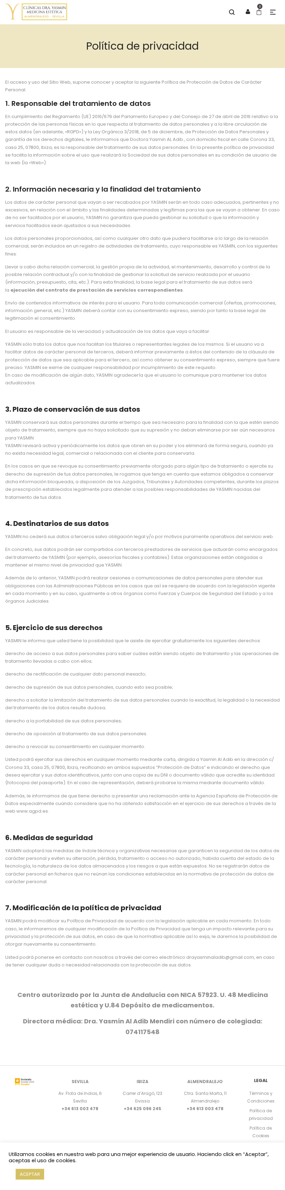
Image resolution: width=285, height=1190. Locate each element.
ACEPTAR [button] (30, 1174)
